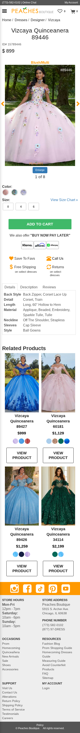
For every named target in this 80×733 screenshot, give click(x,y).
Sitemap (47, 678)
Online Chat (29, 2)
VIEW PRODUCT (21, 455)
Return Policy (11, 701)
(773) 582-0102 (52, 625)
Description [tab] (29, 287)
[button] (4, 11)
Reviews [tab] (49, 287)
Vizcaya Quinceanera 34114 (58, 534)
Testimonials (10, 713)
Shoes (6, 665)
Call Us (57, 258)
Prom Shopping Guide (57, 648)
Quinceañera (11, 652)
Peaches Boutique (28, 728)
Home (6, 20)
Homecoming (11, 648)
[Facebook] (27, 588)
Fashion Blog (51, 643)
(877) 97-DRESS (53, 629)
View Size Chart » (64, 200)
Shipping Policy (12, 705)
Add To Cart (40, 224)
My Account (71, 2)
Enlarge (40, 170)
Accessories (10, 669)
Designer (38, 20)
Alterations (9, 696)
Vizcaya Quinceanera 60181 (58, 421)
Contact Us (9, 692)
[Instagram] (14, 588)
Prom (5, 643)
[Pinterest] (53, 588)
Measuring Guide (53, 660)
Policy (40, 725)
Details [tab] (9, 287)
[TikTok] (40, 588)
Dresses (21, 20)
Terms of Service (13, 709)
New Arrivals (10, 656)
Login (46, 688)
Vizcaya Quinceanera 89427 (21, 421)
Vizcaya (54, 20)
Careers (7, 718)
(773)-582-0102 (11, 2)
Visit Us (7, 688)
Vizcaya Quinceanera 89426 (21, 534)
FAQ (45, 673)
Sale (5, 660)
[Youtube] (65, 588)
